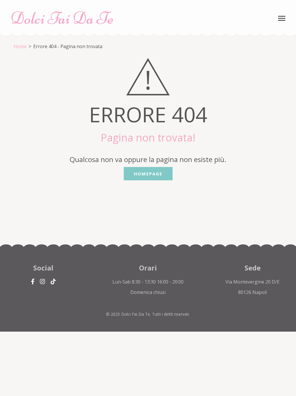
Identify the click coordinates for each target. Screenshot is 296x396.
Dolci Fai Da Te (62, 18)
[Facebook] (33, 282)
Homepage (148, 174)
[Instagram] (42, 282)
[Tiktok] (53, 282)
